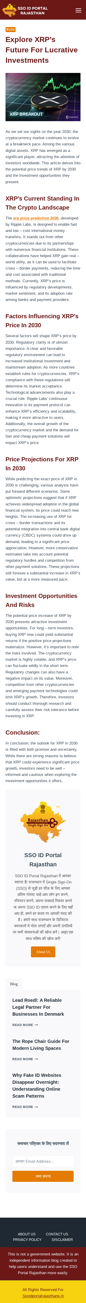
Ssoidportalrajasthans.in (43, 1296)
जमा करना (43, 1176)
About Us (27, 1234)
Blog (10, 29)
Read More (25, 1025)
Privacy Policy (27, 1240)
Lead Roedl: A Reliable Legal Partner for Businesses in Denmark (38, 1007)
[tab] (14, 984)
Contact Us (57, 1234)
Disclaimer (62, 1240)
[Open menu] (78, 10)
